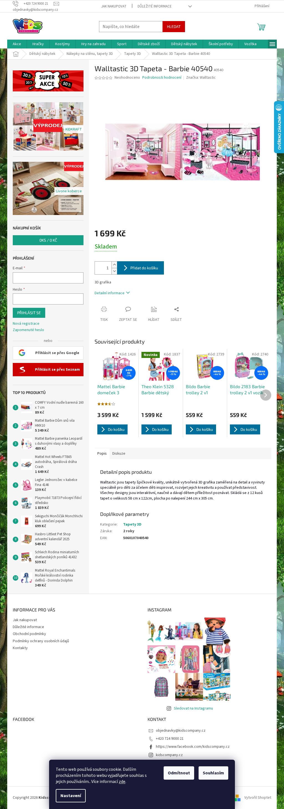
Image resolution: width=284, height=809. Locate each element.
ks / (48, 240)
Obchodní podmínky (29, 634)
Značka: (201, 77)
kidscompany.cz (169, 755)
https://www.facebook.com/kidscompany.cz (193, 746)
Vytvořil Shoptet (257, 797)
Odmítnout (179, 773)
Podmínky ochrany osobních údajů (41, 641)
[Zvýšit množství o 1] (114, 265)
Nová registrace (26, 323)
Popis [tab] (102, 453)
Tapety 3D (132, 524)
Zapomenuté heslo (28, 330)
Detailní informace (110, 293)
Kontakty (20, 648)
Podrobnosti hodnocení (161, 77)
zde (122, 782)
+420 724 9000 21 (170, 738)
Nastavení (70, 796)
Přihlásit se (29, 312)
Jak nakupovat (113, 6)
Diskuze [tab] (118, 453)
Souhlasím (213, 773)
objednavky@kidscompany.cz (181, 730)
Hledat (174, 26)
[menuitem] (17, 44)
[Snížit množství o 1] (114, 271)
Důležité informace (155, 6)
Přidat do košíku (144, 267)
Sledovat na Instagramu (193, 708)
